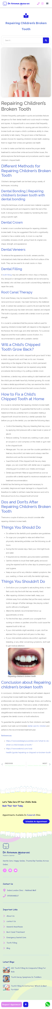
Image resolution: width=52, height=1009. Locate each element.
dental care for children (37, 726)
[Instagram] (5, 870)
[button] (47, 3)
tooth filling (7, 275)
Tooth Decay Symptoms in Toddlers (26, 977)
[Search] (46, 40)
